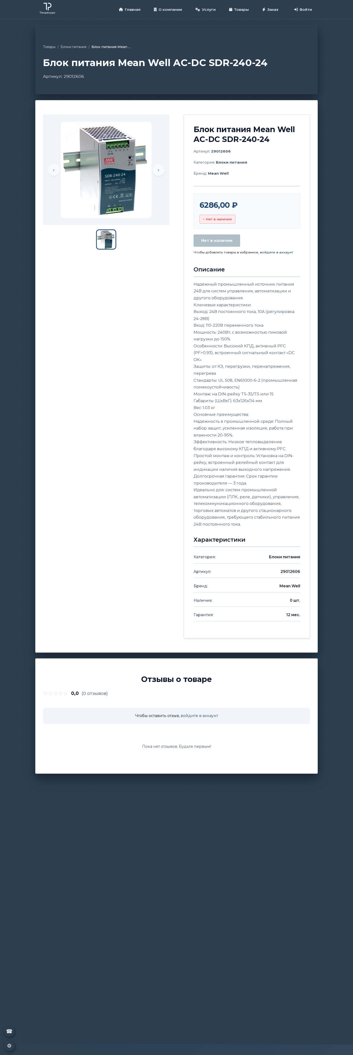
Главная (132, 9)
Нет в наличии (216, 240)
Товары (241, 9)
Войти (306, 9)
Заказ (272, 9)
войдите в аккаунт (276, 252)
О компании (170, 9)
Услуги (209, 9)
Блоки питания (73, 47)
